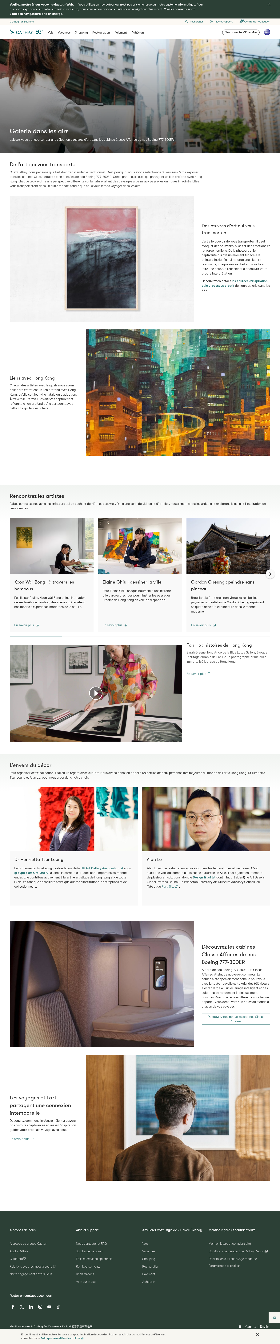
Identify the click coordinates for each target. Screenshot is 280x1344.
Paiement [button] (120, 32)
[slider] (12, 734)
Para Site (168, 886)
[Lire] (95, 693)
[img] (269, 4)
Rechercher (196, 21)
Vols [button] (50, 32)
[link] (102, 984)
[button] (26, 625)
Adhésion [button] (138, 32)
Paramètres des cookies (224, 1266)
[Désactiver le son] (17, 738)
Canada (250, 1327)
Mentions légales (20, 1326)
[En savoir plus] (140, 147)
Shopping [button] (81, 32)
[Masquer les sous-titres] (173, 738)
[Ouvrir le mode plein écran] (178, 738)
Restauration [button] (101, 32)
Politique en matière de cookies (61, 1338)
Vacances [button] (64, 32)
